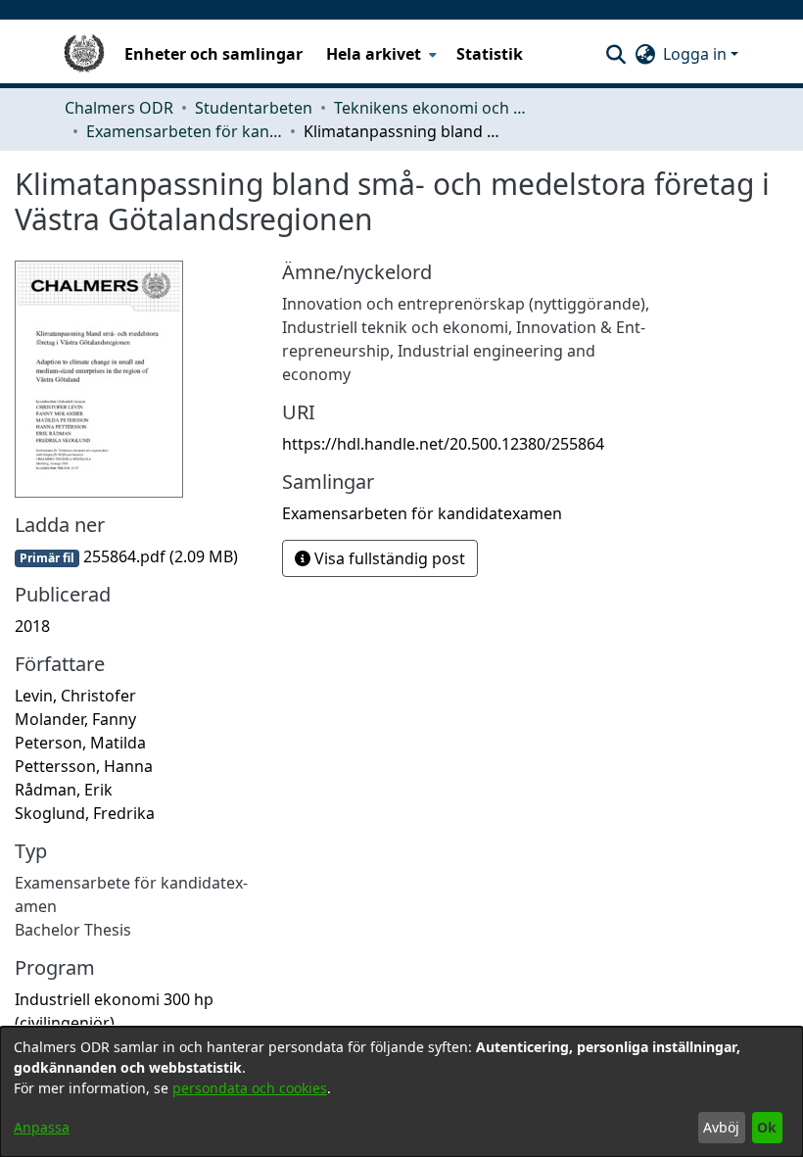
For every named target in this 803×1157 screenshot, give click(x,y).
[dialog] (401, 1092)
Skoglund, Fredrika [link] (85, 813)
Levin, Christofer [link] (75, 695)
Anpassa (42, 1127)
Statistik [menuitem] (489, 54)
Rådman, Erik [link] (64, 789)
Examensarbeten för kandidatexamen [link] (184, 131)
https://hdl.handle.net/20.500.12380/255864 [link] (443, 444)
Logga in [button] (697, 54)
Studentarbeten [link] (253, 108)
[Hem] (84, 53)
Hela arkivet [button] (373, 54)
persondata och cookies (249, 1088)
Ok (767, 1127)
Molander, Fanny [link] (75, 719)
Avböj (721, 1127)
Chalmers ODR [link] (119, 108)
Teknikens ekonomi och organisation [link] (432, 108)
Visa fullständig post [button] (387, 558)
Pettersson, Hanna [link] (84, 766)
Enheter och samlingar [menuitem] (213, 54)
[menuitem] (379, 53)
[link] (126, 556)
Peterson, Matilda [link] (80, 742)
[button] (615, 54)
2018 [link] (32, 626)
